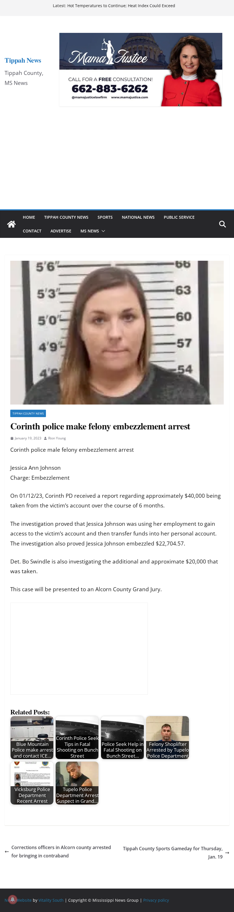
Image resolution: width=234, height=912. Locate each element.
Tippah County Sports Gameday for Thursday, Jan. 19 (173, 852)
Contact (32, 231)
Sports (105, 217)
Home (29, 217)
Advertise (61, 231)
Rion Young (57, 438)
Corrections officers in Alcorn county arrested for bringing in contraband (61, 851)
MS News (89, 231)
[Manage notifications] (12, 899)
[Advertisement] (117, 166)
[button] (102, 231)
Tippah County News (66, 217)
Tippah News (23, 60)
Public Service (179, 217)
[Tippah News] (11, 224)
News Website (18, 900)
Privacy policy (156, 900)
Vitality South (51, 900)
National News (138, 217)
